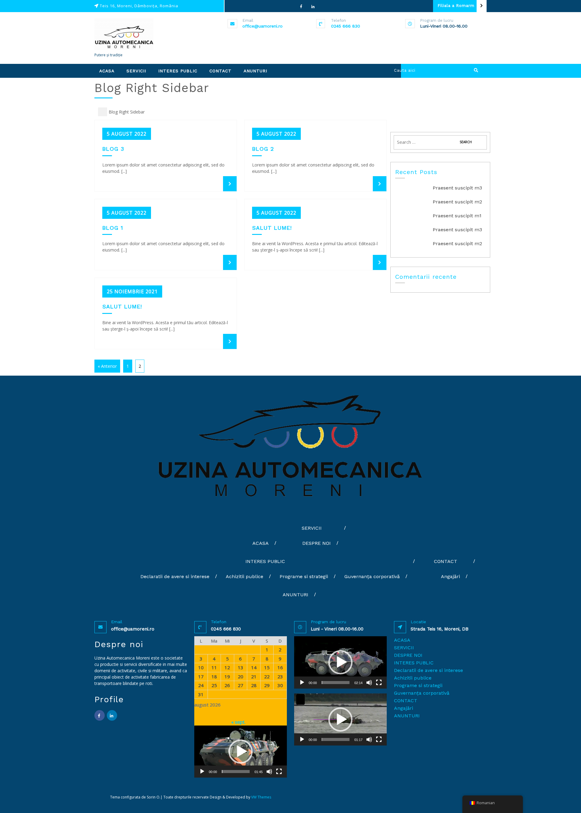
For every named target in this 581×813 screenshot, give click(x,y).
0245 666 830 (345, 26)
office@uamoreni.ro (262, 26)
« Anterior (107, 366)
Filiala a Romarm (456, 5)
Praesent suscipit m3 (457, 188)
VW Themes (260, 797)
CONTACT (220, 70)
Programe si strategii (304, 576)
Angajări (450, 576)
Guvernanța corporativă (372, 576)
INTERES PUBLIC (177, 70)
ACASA (106, 70)
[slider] (236, 771)
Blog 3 (113, 149)
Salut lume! (272, 228)
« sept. (238, 722)
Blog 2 (263, 149)
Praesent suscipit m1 (457, 216)
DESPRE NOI (316, 543)
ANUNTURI (255, 70)
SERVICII (136, 70)
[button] (240, 751)
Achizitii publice (244, 576)
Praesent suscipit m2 (457, 202)
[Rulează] (202, 772)
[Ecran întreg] (279, 772)
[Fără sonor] (269, 772)
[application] (240, 752)
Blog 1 (112, 228)
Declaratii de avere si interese (174, 576)
